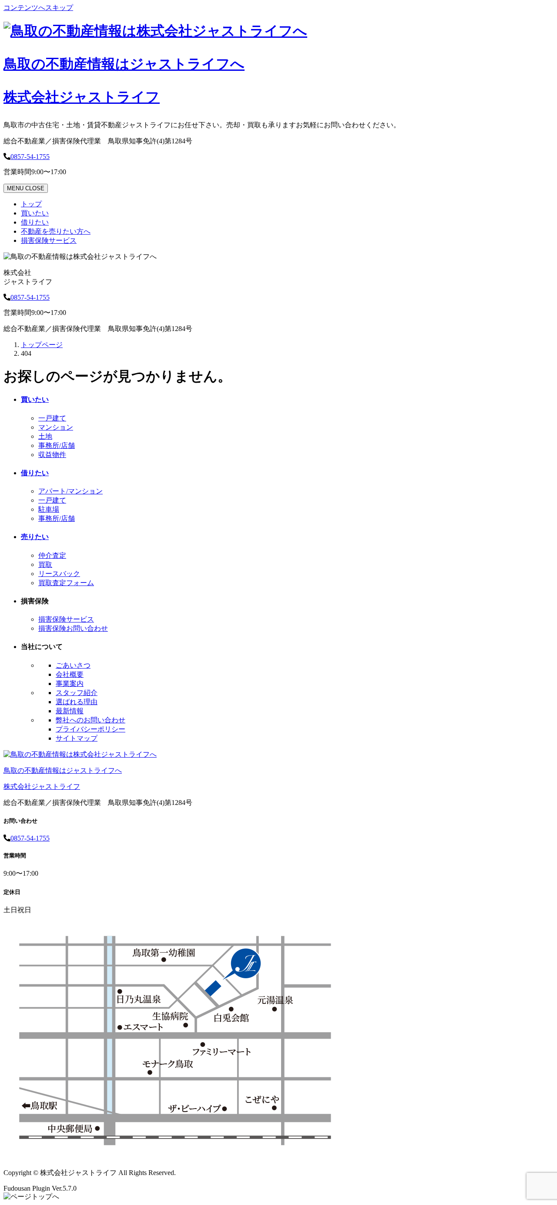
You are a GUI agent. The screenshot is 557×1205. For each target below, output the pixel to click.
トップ (31, 204)
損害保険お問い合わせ (73, 628)
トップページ (42, 344)
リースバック (59, 573)
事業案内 (70, 683)
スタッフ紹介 (76, 692)
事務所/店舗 (56, 445)
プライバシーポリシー (90, 729)
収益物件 (52, 454)
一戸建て (52, 418)
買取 (45, 564)
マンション (55, 427)
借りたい (35, 222)
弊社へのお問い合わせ (90, 720)
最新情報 (70, 711)
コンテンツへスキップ (38, 7)
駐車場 (48, 509)
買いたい (35, 213)
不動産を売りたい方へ (56, 231)
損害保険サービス (49, 240)
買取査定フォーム (66, 582)
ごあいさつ (73, 665)
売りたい (35, 536)
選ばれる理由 (76, 701)
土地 (45, 436)
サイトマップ (76, 738)
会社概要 (70, 674)
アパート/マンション (70, 491)
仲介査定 (52, 555)
